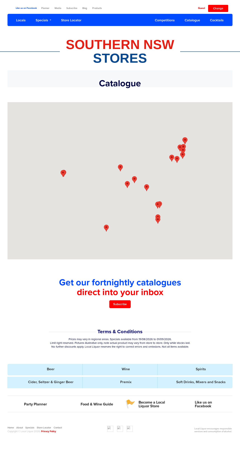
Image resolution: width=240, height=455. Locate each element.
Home (11, 427)
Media (58, 8)
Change (218, 8)
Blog (84, 8)
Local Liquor (120, 19)
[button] (146, 187)
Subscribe (71, 8)
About (19, 427)
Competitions (165, 20)
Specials (42, 20)
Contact (58, 427)
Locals (21, 20)
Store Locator (71, 20)
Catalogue (192, 20)
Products (97, 8)
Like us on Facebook (26, 8)
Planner (45, 8)
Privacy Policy (48, 431)
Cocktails (217, 20)
